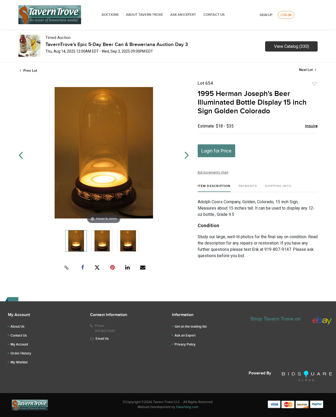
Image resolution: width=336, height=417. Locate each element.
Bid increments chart (213, 172)
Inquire (311, 126)
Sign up (266, 15)
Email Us (102, 339)
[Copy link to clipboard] (67, 268)
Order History (20, 353)
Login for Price (216, 151)
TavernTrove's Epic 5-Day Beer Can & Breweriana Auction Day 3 (116, 45)
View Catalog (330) (291, 46)
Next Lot (306, 70)
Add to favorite (314, 84)
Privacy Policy (185, 344)
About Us (17, 326)
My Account (19, 344)
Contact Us (214, 15)
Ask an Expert (185, 335)
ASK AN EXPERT (183, 15)
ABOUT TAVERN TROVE (145, 15)
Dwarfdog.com (187, 407)
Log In (286, 15)
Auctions (110, 15)
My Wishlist (19, 362)
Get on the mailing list (191, 326)
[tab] (214, 188)
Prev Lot (29, 70)
